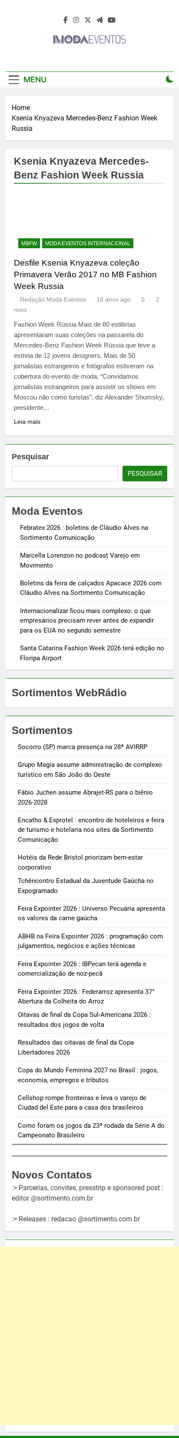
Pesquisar (30, 456)
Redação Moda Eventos (53, 299)
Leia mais (27, 421)
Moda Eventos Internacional (87, 243)
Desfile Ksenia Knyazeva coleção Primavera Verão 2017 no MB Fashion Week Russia (85, 274)
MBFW (29, 243)
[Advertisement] (89, 1335)
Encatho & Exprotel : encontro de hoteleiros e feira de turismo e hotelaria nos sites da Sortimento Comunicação (91, 830)
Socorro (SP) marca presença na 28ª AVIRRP (82, 747)
